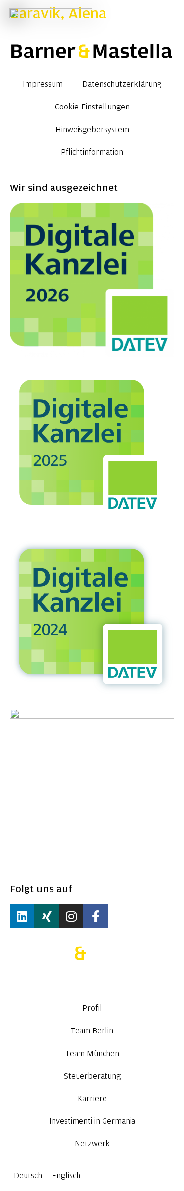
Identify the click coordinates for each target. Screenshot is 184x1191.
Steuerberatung (92, 1076)
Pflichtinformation (92, 152)
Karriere (92, 1099)
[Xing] (46, 916)
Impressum (43, 84)
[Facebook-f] (95, 916)
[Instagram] (71, 916)
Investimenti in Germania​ (92, 1121)
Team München (92, 1053)
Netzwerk (92, 1144)
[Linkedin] (22, 916)
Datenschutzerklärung (121, 84)
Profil (92, 1008)
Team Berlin (92, 1031)
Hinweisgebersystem (92, 130)
